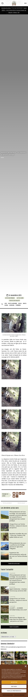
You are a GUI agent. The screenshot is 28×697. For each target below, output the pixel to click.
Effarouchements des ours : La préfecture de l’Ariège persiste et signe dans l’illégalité (17, 545)
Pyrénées (18, 305)
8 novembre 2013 (15, 295)
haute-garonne (12, 303)
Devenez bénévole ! (8, 643)
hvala (20, 303)
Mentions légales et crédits (8, 695)
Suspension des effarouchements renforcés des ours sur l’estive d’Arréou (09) (18, 555)
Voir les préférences (14, 691)
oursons (11, 305)
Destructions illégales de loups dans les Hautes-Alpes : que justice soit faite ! (18, 619)
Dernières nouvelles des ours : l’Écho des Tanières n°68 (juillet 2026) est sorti (18, 535)
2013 (6, 303)
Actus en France (10, 298)
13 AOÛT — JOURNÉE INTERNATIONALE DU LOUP (18, 609)
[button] (25, 666)
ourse (6, 305)
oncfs (24, 303)
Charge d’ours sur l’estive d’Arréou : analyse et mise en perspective (18, 526)
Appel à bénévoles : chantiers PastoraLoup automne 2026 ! (18, 590)
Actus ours (20, 298)
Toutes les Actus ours (14, 564)
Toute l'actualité (14, 300)
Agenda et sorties (6, 8)
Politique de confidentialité (19, 695)
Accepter (14, 682)
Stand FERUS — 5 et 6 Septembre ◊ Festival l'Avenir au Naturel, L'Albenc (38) (14, 10)
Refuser (14, 686)
